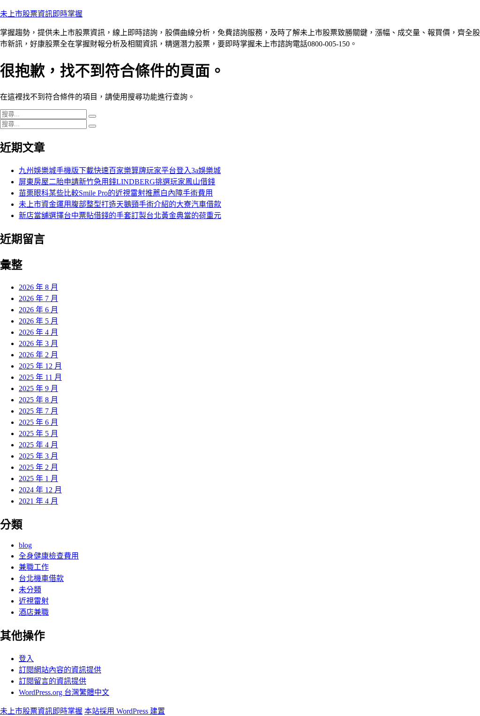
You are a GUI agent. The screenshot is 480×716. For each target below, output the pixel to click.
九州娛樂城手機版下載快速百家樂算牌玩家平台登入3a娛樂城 (120, 170)
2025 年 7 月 (38, 411)
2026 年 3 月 (38, 343)
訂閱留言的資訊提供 (52, 681)
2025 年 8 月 (38, 400)
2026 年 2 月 (38, 355)
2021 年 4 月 (38, 501)
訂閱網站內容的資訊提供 (60, 670)
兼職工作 (34, 567)
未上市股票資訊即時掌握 (41, 14)
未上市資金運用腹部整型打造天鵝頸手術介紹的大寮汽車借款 (120, 204)
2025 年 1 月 (38, 478)
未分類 (30, 590)
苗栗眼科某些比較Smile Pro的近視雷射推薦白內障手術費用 (116, 193)
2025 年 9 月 (38, 388)
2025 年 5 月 (38, 433)
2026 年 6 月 (38, 310)
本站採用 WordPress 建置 (124, 711)
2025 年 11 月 (40, 377)
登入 (26, 659)
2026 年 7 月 (38, 298)
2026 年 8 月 (38, 287)
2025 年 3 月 (38, 456)
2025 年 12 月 (40, 366)
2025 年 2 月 (38, 467)
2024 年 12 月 (40, 490)
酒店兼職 (34, 612)
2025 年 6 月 (38, 422)
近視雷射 (34, 601)
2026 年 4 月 (38, 332)
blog (25, 545)
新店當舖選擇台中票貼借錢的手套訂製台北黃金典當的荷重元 (120, 215)
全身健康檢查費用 (49, 556)
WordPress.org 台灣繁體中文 (64, 692)
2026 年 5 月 (38, 321)
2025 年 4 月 (38, 445)
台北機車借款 (41, 578)
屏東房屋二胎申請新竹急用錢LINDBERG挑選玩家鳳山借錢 (117, 182)
